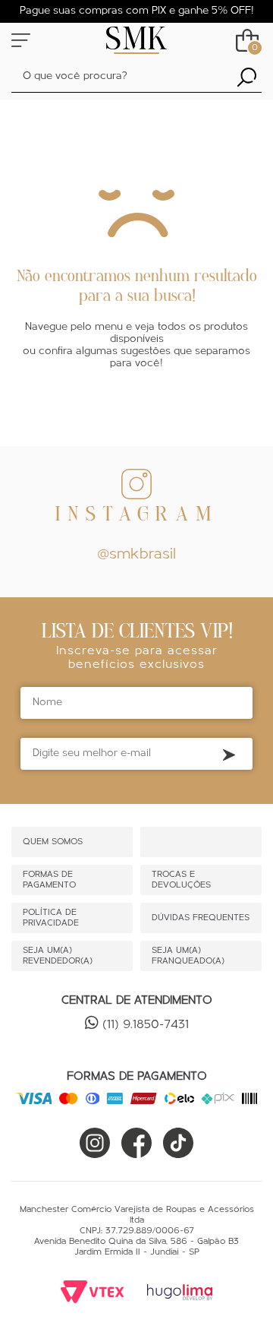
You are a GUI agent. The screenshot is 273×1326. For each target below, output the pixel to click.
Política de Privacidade (51, 918)
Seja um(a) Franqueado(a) (188, 956)
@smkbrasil (136, 554)
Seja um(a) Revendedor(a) (58, 956)
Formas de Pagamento (49, 880)
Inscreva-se (229, 754)
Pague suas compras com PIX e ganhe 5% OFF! (137, 11)
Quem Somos (53, 842)
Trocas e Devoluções (181, 880)
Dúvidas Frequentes (200, 918)
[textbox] (136, 77)
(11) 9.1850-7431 (145, 1025)
